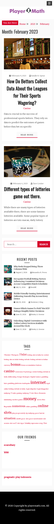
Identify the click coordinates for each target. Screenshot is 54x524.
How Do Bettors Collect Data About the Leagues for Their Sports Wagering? (27, 92)
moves (39, 400)
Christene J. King (36, 302)
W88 (6, 452)
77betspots (15, 355)
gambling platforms (15, 383)
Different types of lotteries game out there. (27, 192)
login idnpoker (31, 389)
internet (38, 382)
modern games (17, 400)
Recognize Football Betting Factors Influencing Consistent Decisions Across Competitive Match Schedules (30, 281)
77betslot (7, 355)
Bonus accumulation (28, 365)
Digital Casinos (35, 377)
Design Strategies (23, 377)
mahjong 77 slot (28, 393)
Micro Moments (40, 393)
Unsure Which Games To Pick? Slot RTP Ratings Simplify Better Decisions (32, 309)
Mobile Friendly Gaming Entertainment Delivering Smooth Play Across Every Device (32, 296)
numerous (18, 406)
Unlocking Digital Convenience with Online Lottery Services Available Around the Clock (30, 323)
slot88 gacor (20, 419)
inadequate (26, 383)
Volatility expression (32, 423)
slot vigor (20, 423)
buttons (39, 365)
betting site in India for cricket (38, 355)
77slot (23, 354)
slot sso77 (13, 423)
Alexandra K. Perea (39, 272)
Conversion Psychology (23, 372)
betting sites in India (11, 359)
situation (10, 418)
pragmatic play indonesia (17, 477)
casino (9, 371)
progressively (20, 413)
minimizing (8, 400)
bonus (16, 365)
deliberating (12, 377)
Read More (27, 135)
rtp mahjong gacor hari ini (35, 413)
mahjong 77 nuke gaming (13, 393)
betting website (24, 359)
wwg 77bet (43, 423)
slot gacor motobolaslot (34, 419)
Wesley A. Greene (37, 314)
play (13, 413)
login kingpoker (43, 389)
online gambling (31, 406)
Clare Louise (38, 183)
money (30, 398)
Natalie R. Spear (38, 76)
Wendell (33, 287)
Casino (27, 108)
